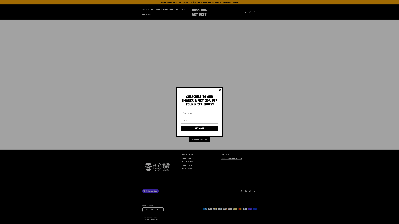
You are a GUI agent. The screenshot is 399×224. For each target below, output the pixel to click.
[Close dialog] (220, 90)
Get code (199, 128)
